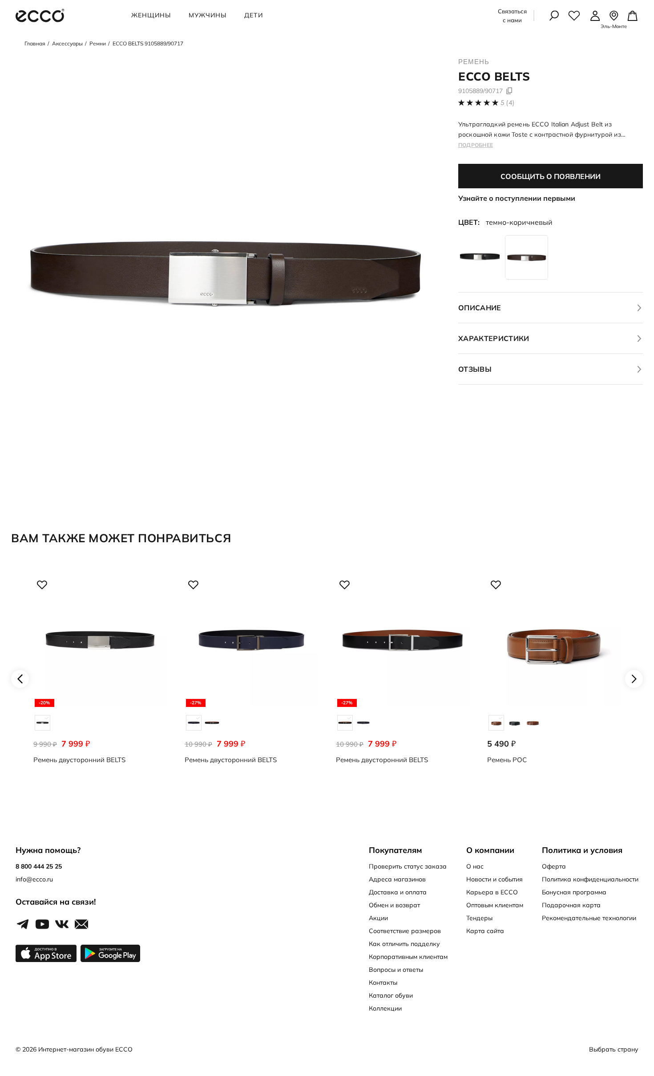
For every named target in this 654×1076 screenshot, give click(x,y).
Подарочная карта (571, 905)
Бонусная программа (574, 892)
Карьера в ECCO (492, 892)
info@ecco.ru (34, 879)
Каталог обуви (391, 995)
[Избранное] (574, 15)
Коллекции (385, 1008)
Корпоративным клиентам (408, 957)
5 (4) (508, 102)
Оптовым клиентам (494, 905)
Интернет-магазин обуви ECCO (85, 1049)
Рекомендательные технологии (589, 918)
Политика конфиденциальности (590, 879)
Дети (253, 15)
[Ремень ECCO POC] (554, 678)
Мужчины (207, 15)
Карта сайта (485, 931)
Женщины (151, 15)
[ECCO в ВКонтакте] (62, 924)
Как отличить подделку (404, 944)
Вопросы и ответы (396, 969)
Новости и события (494, 879)
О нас (475, 866)
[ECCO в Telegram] (23, 924)
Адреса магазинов (397, 879)
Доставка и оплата (398, 892)
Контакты (383, 982)
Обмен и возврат (394, 905)
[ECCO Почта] (81, 924)
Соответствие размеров (405, 931)
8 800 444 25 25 (39, 866)
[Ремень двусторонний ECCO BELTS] (100, 678)
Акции (378, 918)
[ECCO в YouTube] (42, 924)
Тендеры (479, 918)
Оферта (554, 866)
